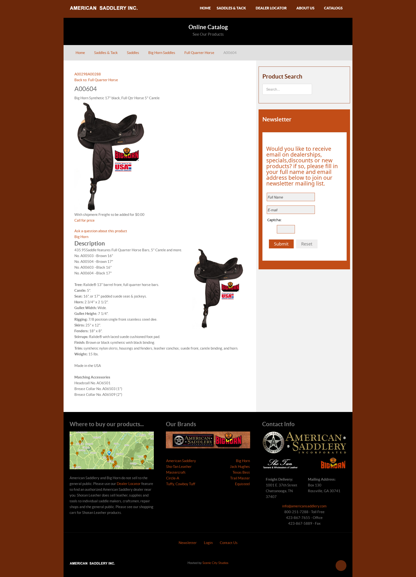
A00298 (81, 74)
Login (208, 543)
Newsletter (188, 543)
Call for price (84, 220)
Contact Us (229, 543)
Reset (306, 244)
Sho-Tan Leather (179, 466)
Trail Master (240, 478)
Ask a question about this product (100, 231)
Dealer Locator (129, 484)
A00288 (94, 74)
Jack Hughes (240, 466)
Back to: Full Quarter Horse (96, 80)
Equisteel (242, 484)
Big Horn (81, 237)
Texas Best (241, 472)
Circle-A (172, 478)
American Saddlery (181, 461)
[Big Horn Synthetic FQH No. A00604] (110, 156)
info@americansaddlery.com (304, 506)
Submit (281, 244)
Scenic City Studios (215, 563)
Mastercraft (176, 472)
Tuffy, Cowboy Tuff (180, 484)
